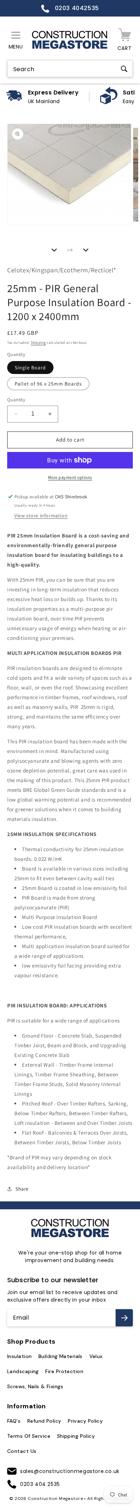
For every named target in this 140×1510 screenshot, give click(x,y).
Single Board (30, 367)
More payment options (70, 477)
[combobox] (70, 69)
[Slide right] (86, 250)
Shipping (38, 342)
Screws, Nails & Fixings (35, 1386)
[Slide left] (54, 250)
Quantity (16, 400)
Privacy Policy (85, 1421)
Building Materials (60, 1356)
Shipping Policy (76, 1436)
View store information (40, 515)
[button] (15, 40)
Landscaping (23, 1371)
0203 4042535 (76, 8)
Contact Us (21, 1451)
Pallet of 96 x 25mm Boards (48, 383)
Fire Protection (64, 1371)
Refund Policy (44, 1421)
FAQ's (13, 1421)
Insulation (19, 1356)
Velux (96, 1356)
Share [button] (22, 1189)
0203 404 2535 (40, 1484)
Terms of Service (28, 1436)
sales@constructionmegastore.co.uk (70, 1471)
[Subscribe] (124, 1317)
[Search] (123, 69)
